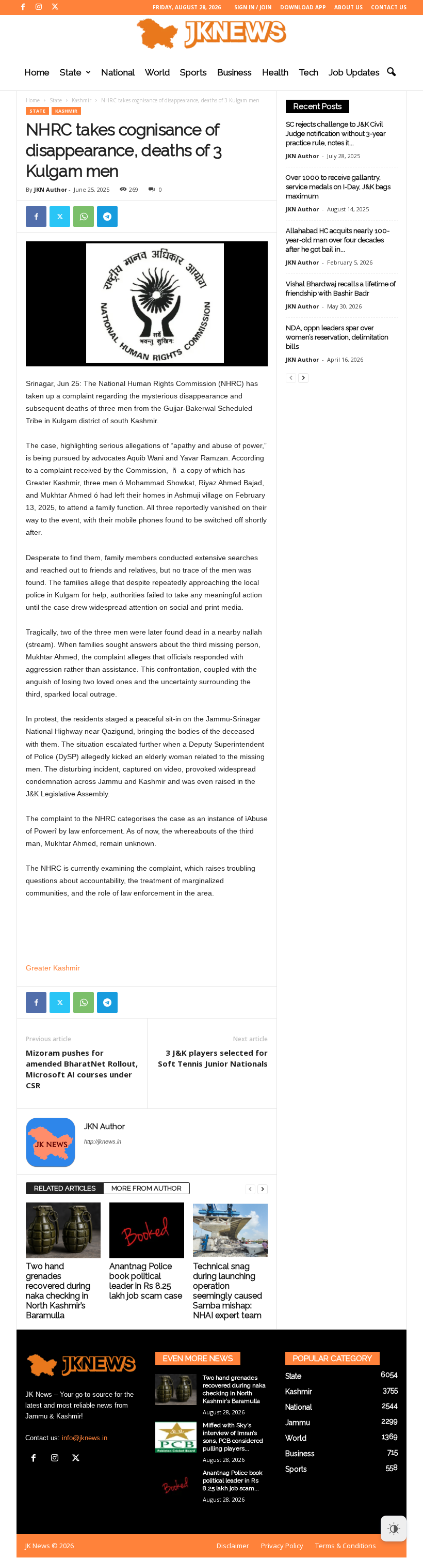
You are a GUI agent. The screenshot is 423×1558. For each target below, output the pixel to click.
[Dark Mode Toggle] (394, 1528)
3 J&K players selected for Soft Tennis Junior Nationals (213, 1058)
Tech (308, 72)
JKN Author (50, 189)
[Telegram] (107, 216)
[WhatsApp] (83, 216)
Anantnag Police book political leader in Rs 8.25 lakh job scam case (145, 1281)
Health (275, 72)
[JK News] (211, 33)
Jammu (297, 1422)
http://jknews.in (102, 1141)
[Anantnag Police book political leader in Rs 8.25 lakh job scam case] (146, 1230)
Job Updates (354, 72)
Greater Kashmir (53, 968)
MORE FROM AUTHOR (146, 1188)
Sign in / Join (252, 7)
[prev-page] (250, 1188)
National (118, 72)
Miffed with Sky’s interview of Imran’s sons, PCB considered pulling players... (233, 1437)
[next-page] (262, 1188)
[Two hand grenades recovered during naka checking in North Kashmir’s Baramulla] (63, 1230)
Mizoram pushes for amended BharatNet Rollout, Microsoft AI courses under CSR (82, 1068)
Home (37, 72)
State (71, 72)
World (157, 72)
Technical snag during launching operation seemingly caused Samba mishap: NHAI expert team (227, 1290)
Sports (193, 72)
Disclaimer (233, 1545)
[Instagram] (38, 7)
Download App (303, 7)
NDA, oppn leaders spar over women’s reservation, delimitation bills (337, 337)
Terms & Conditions (345, 1545)
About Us (348, 7)
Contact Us (388, 7)
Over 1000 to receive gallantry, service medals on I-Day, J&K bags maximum (338, 187)
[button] (391, 72)
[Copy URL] (131, 216)
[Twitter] (54, 7)
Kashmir (81, 100)
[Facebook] (23, 7)
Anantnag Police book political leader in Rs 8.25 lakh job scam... (233, 1480)
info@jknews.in (84, 1438)
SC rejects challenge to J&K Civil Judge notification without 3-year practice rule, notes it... (336, 133)
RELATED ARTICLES (64, 1188)
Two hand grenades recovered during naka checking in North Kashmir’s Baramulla (58, 1290)
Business (234, 72)
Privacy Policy (282, 1545)
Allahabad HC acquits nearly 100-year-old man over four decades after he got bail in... (337, 240)
